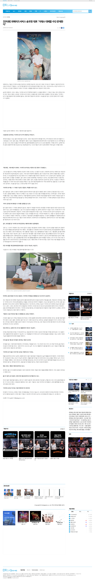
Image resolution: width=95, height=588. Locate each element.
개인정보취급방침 (35, 570)
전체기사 (8, 11)
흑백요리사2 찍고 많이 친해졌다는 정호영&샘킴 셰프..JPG (39, 497)
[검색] (89, 11)
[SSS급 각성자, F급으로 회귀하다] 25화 (23, 522)
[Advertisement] (22, 114)
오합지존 (5, 522)
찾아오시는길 (42, 570)
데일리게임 (5, 0)
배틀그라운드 (72, 522)
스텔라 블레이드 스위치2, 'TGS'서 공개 (73, 403)
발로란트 (71, 520)
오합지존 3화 (47, 522)
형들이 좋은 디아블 (54, 458)
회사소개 (90, 0)
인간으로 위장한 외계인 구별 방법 (59, 497)
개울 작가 (23, 524)
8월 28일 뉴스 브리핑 (8, 458)
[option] (80, 393)
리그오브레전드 (73, 514)
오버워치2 (72, 524)
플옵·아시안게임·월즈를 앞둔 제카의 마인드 (25, 459)
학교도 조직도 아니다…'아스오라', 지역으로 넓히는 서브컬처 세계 (76, 343)
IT (40, 11)
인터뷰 (19, 11)
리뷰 (25, 11)
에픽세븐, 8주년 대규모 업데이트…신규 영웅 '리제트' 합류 (80, 418)
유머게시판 (53, 11)
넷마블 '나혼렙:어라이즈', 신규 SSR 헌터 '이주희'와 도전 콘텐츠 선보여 (77, 353)
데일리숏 (60, 11)
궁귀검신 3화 (60, 522)
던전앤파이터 (72, 526)
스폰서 (45, 11)
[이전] (89, 380)
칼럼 (30, 11)
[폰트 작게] (58, 28)
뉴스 (14, 11)
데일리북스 (35, 524)
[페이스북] (61, 28)
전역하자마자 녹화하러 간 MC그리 (8, 497)
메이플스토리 (72, 516)
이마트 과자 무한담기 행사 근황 (18, 497)
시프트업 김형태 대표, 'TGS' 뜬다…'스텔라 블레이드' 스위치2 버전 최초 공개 (76, 329)
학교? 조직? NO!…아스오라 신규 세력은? (86, 403)
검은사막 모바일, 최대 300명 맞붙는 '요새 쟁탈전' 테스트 (80, 429)
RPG (80, 511)
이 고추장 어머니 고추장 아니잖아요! (28, 497)
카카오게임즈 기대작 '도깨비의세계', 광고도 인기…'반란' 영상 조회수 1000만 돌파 (76, 338)
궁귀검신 (5, 524)
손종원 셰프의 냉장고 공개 (49, 497)
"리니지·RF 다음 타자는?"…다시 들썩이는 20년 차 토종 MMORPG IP (77, 334)
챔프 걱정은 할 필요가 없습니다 (41, 459)
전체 (72, 511)
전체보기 (62, 429)
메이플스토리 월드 (73, 531)
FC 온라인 (72, 518)
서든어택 (71, 528)
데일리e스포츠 (10, 0)
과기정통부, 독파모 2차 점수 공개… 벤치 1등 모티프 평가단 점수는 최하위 (76, 348)
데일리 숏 (6, 428)
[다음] (90, 380)
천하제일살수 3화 (35, 522)
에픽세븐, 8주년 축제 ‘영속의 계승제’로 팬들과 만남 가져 (80, 412)
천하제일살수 (6, 520)
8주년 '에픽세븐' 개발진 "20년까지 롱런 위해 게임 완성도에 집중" (80, 414)
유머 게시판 (6, 485)
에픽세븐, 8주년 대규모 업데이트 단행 (86, 392)
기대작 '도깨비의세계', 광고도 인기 (73, 392)
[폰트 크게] (60, 28)
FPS (88, 511)
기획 (36, 11)
